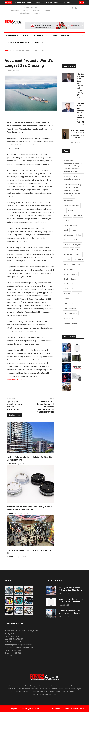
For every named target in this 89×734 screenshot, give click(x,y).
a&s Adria (12, 464)
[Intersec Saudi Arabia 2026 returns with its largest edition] (66, 391)
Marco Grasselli (69, 264)
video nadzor (68, 318)
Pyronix (75, 284)
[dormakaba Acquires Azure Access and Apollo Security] (66, 361)
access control (69, 201)
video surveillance (70, 323)
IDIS (77, 250)
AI (64, 210)
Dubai (66, 240)
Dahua (78, 235)
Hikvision (67, 245)
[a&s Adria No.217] (9, 614)
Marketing (37, 13)
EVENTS (38, 42)
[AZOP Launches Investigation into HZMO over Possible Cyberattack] (66, 381)
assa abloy (78, 215)
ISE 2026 (67, 259)
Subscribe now (56, 709)
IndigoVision (68, 254)
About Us (26, 10)
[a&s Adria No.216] (18, 614)
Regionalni (15, 10)
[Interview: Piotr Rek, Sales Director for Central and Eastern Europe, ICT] (68, 78)
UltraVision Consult (70, 313)
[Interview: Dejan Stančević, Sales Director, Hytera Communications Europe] (65, 134)
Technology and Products (21, 50)
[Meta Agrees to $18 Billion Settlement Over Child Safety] (66, 352)
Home (7, 50)
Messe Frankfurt (70, 269)
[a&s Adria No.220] (9, 604)
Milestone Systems (70, 274)
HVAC (66, 250)
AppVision (67, 215)
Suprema (67, 298)
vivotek (66, 328)
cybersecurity (68, 235)
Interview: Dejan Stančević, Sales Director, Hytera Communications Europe (77, 135)
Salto (72, 289)
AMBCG (70, 210)
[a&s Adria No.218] (28, 604)
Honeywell (77, 245)
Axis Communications (71, 225)
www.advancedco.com (16, 379)
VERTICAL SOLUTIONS (62, 36)
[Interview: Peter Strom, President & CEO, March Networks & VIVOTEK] (68, 107)
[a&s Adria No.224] (9, 595)
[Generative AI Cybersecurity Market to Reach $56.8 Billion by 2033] (66, 371)
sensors (67, 294)
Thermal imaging (70, 308)
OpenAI (73, 279)
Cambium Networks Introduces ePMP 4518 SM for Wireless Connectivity (42, 2)
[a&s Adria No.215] (28, 614)
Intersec (78, 254)
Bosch (66, 230)
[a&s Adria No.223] (18, 595)
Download (36, 10)
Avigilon (66, 220)
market (80, 264)
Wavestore (76, 328)
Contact (47, 10)
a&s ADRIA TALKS (40, 36)
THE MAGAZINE (12, 36)
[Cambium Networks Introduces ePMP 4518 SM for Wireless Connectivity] (76, 352)
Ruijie (66, 289)
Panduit (66, 284)
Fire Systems (39, 50)
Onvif (66, 279)
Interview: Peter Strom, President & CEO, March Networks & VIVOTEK (80, 112)
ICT (72, 250)
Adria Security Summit (71, 206)
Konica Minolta (78, 259)
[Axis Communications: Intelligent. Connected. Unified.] (76, 381)
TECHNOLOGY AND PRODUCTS (18, 42)
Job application (25, 13)
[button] (80, 2)
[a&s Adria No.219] (18, 604)
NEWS (25, 36)
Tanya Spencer (69, 303)
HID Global (75, 240)
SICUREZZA (77, 294)
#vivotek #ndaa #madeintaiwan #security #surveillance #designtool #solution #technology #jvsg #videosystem (73, 165)
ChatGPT (74, 230)
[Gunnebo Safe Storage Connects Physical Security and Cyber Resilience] (76, 361)
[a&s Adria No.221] (28, 595)
